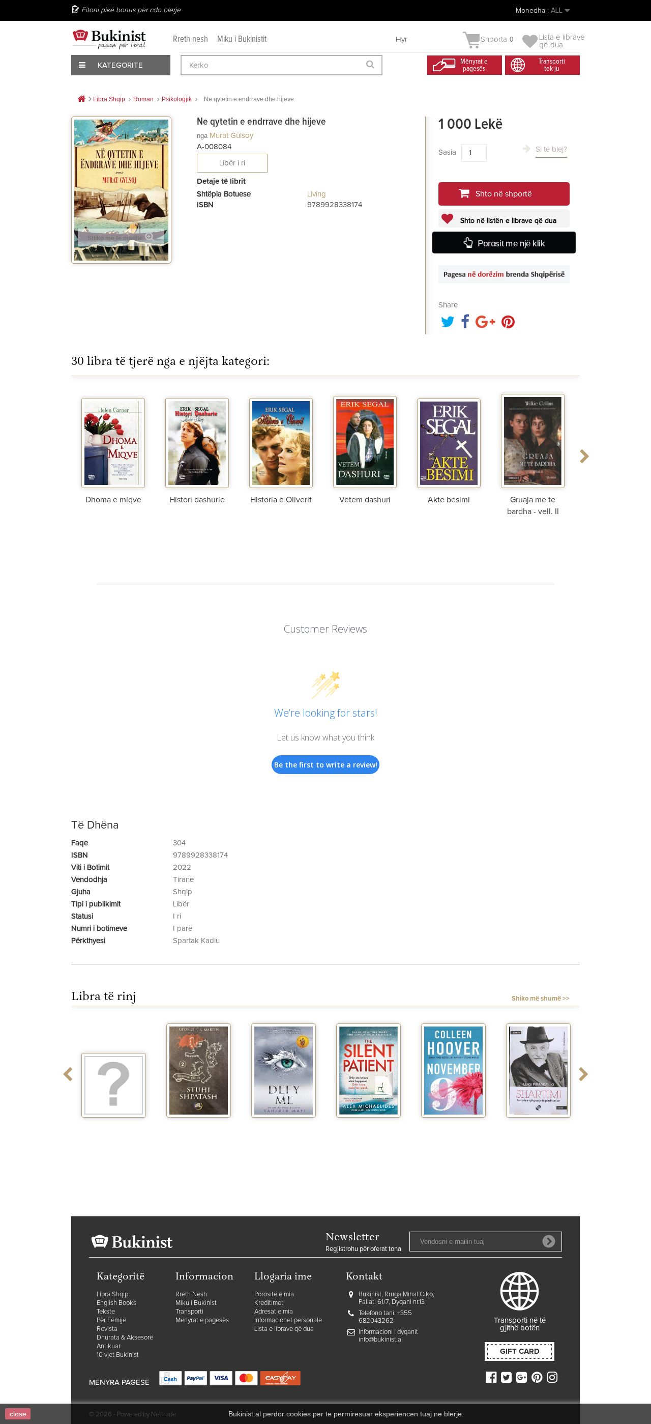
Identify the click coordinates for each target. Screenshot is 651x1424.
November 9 (454, 1127)
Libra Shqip (112, 1294)
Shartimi (538, 1127)
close (18, 1414)
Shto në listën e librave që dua (507, 220)
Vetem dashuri (365, 500)
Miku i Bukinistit (242, 39)
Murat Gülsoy (231, 135)
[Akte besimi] (449, 439)
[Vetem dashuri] (365, 439)
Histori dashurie (197, 500)
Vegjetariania (113, 1127)
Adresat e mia (273, 1311)
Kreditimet (268, 1303)
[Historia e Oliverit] (281, 439)
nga (202, 135)
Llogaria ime (283, 1277)
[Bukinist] (109, 39)
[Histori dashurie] (197, 439)
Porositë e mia (274, 1294)
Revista (107, 1329)
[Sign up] (548, 1241)
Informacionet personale (288, 1320)
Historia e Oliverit (281, 500)
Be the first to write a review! (325, 765)
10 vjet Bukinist (118, 1355)
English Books (116, 1303)
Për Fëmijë (111, 1320)
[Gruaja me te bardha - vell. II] (533, 439)
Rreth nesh (190, 39)
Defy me (284, 1127)
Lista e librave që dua (284, 1329)
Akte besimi (449, 500)
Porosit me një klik (510, 243)
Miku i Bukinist (196, 1303)
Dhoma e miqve (113, 500)
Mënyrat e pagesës (202, 1320)
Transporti (189, 1311)
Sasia (447, 152)
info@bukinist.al (381, 1339)
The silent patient (368, 1131)
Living (316, 194)
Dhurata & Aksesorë (125, 1337)
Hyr (401, 39)
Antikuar (109, 1346)
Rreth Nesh (191, 1294)
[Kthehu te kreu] (81, 99)
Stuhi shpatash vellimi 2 (199, 1131)
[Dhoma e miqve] (113, 439)
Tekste (106, 1311)
